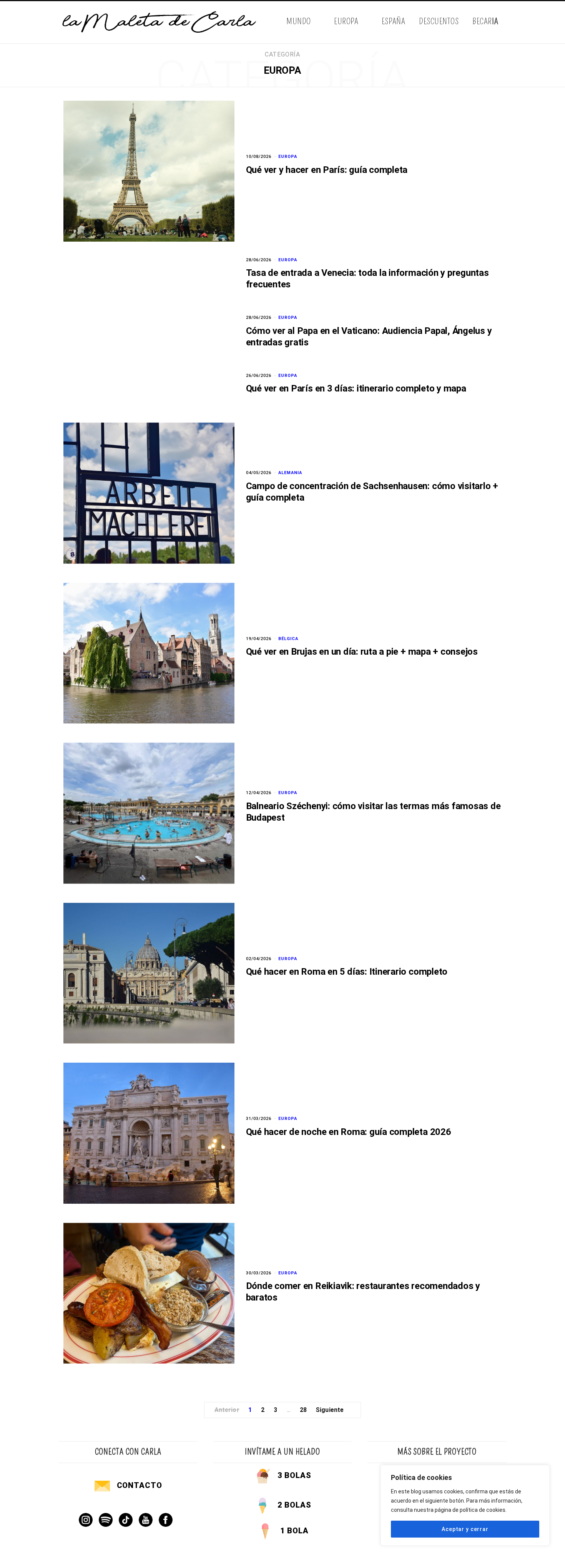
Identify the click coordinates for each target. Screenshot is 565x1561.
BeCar (485, 21)
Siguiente (330, 1409)
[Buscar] (500, 22)
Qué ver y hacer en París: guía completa (327, 169)
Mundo (298, 21)
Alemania (290, 472)
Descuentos (439, 21)
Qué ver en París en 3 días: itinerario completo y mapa (356, 388)
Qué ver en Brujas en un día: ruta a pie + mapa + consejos (362, 651)
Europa (346, 21)
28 (303, 1409)
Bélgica (288, 638)
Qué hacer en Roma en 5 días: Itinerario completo (346, 971)
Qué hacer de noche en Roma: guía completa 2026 (348, 1131)
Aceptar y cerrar (465, 1529)
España (393, 21)
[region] (465, 1505)
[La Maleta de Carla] (160, 22)
